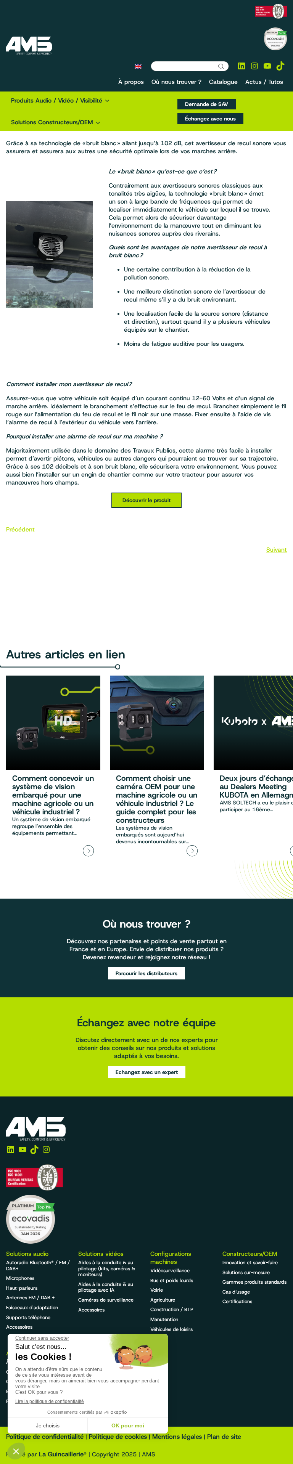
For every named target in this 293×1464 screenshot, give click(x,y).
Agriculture (162, 1300)
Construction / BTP (171, 1309)
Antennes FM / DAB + (30, 1297)
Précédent (20, 529)
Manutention (164, 1319)
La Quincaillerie (61, 1454)
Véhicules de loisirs (171, 1329)
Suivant (276, 550)
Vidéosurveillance (170, 1270)
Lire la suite (53, 768)
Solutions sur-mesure (246, 1272)
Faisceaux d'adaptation (32, 1307)
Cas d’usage (236, 1292)
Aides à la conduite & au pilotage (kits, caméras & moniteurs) (106, 1268)
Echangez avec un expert (147, 1072)
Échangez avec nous (210, 118)
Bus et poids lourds (171, 1280)
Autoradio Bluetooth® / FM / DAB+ (38, 1265)
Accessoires (19, 1327)
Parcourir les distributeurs (146, 973)
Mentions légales (177, 1436)
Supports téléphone (28, 1317)
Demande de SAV (206, 104)
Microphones (20, 1278)
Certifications (237, 1301)
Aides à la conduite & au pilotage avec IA (105, 1287)
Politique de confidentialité (45, 1436)
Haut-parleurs (21, 1288)
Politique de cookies (118, 1436)
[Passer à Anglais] (138, 66)
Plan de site (224, 1436)
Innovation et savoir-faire (250, 1262)
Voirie (156, 1290)
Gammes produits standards (254, 1282)
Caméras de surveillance (106, 1300)
